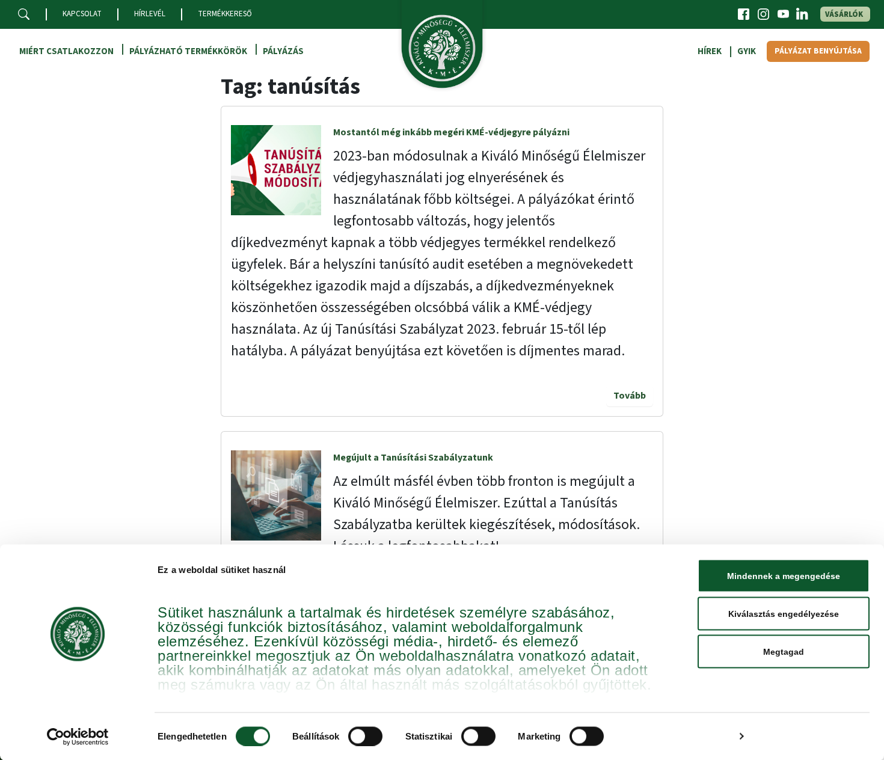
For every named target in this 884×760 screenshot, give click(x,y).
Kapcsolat (82, 13)
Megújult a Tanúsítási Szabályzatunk (413, 457)
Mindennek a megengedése (783, 576)
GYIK (746, 51)
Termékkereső (225, 13)
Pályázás (283, 51)
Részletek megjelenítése (678, 736)
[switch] (365, 736)
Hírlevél (149, 13)
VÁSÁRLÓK (844, 14)
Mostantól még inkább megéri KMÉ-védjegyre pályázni (451, 132)
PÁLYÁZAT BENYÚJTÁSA (818, 51)
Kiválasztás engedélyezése (783, 614)
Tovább (629, 395)
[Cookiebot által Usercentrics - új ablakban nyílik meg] (77, 737)
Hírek (710, 51)
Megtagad (783, 652)
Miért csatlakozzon (66, 51)
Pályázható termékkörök (188, 51)
